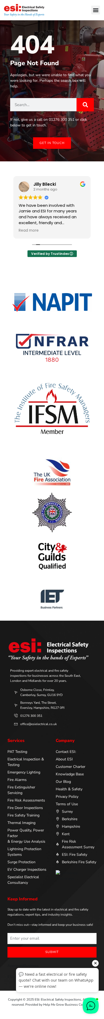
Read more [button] (29, 230)
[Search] (85, 104)
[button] (95, 10)
